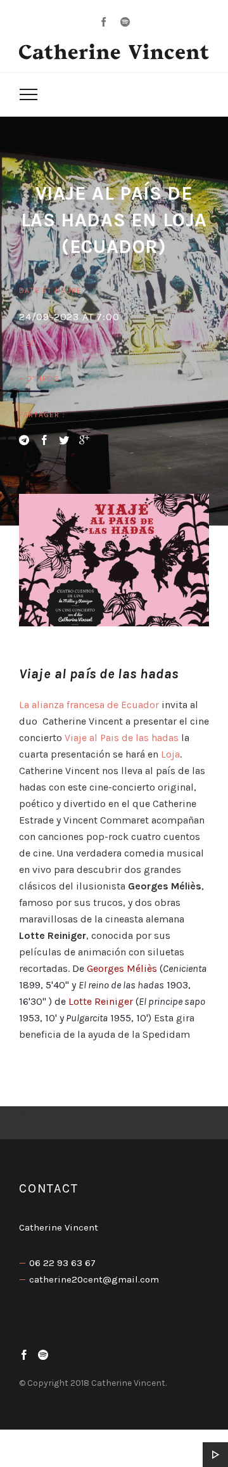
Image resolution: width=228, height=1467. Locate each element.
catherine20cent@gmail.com (94, 1279)
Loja (169, 754)
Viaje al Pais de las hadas (123, 738)
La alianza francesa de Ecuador (89, 705)
